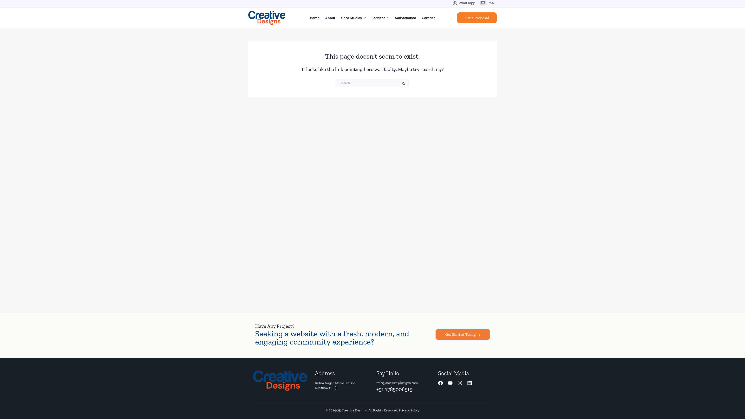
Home (314, 18)
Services (378, 18)
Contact (428, 18)
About (330, 18)
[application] (364, 18)
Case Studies (351, 18)
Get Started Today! (460, 334)
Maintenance (405, 18)
